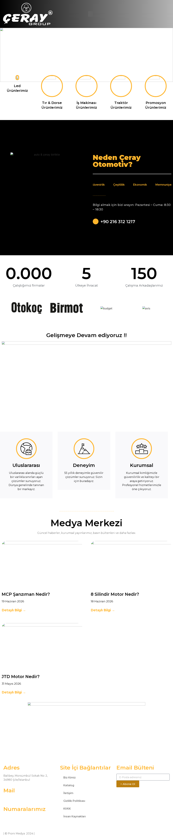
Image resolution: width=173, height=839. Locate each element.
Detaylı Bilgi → (14, 610)
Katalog (68, 785)
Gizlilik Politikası (74, 800)
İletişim (68, 793)
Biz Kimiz (69, 777)
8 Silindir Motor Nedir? (115, 594)
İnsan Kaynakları (74, 816)
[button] (90, 14)
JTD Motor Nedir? (21, 676)
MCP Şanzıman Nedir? (26, 594)
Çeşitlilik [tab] (119, 184)
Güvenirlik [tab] (98, 184)
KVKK (67, 808)
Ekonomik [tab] (140, 184)
